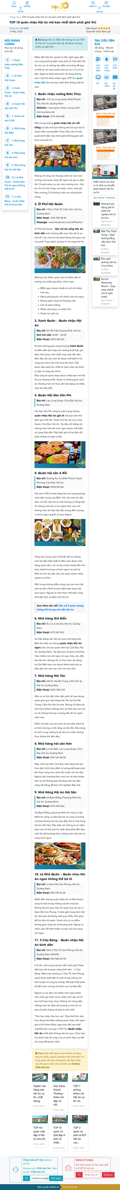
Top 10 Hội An (69, 1187)
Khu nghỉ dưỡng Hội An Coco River (108, 262)
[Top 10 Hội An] (60, 6)
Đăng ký (108, 1175)
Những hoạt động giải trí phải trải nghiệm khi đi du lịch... (108, 211)
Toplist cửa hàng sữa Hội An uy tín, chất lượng (39, 1093)
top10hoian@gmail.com (44, 1178)
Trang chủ (15, 17)
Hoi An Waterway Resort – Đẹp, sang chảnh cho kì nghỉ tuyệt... (108, 288)
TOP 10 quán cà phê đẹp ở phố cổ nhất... (59, 1135)
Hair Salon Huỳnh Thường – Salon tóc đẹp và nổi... (59, 1095)
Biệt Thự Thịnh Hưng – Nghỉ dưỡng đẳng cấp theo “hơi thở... (109, 238)
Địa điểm (40, 1106)
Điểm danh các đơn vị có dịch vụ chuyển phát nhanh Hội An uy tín (104, 187)
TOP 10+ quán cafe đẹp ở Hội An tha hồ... (40, 1133)
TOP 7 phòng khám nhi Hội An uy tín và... (79, 1093)
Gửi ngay (56, 1178)
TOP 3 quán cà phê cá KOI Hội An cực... (79, 1135)
